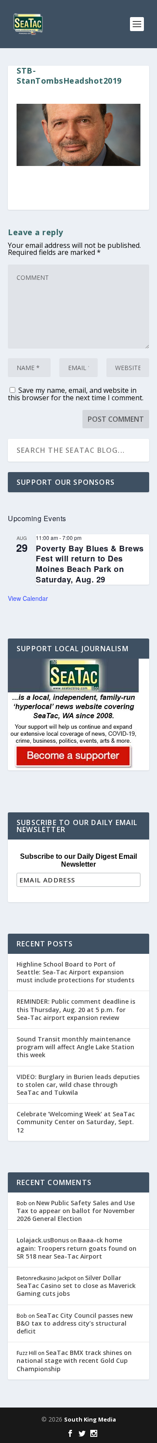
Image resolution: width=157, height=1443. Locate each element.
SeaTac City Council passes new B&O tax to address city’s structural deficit (75, 1323)
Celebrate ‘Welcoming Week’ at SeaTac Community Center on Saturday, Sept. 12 (76, 1122)
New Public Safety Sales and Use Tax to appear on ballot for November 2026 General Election (76, 1211)
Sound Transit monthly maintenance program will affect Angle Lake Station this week (75, 1047)
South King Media (90, 1419)
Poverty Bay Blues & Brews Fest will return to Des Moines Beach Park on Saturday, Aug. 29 (90, 564)
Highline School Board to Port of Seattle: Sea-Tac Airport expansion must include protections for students (75, 972)
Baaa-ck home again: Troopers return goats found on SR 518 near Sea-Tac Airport (77, 1248)
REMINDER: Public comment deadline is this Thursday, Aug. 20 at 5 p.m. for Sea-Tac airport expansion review (76, 1009)
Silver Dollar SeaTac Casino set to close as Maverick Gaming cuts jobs (76, 1286)
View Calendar (28, 598)
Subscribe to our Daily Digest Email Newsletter (78, 860)
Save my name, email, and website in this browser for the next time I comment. (75, 393)
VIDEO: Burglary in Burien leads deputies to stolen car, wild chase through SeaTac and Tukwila (78, 1085)
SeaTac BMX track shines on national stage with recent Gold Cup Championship (74, 1360)
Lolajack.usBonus (43, 1240)
